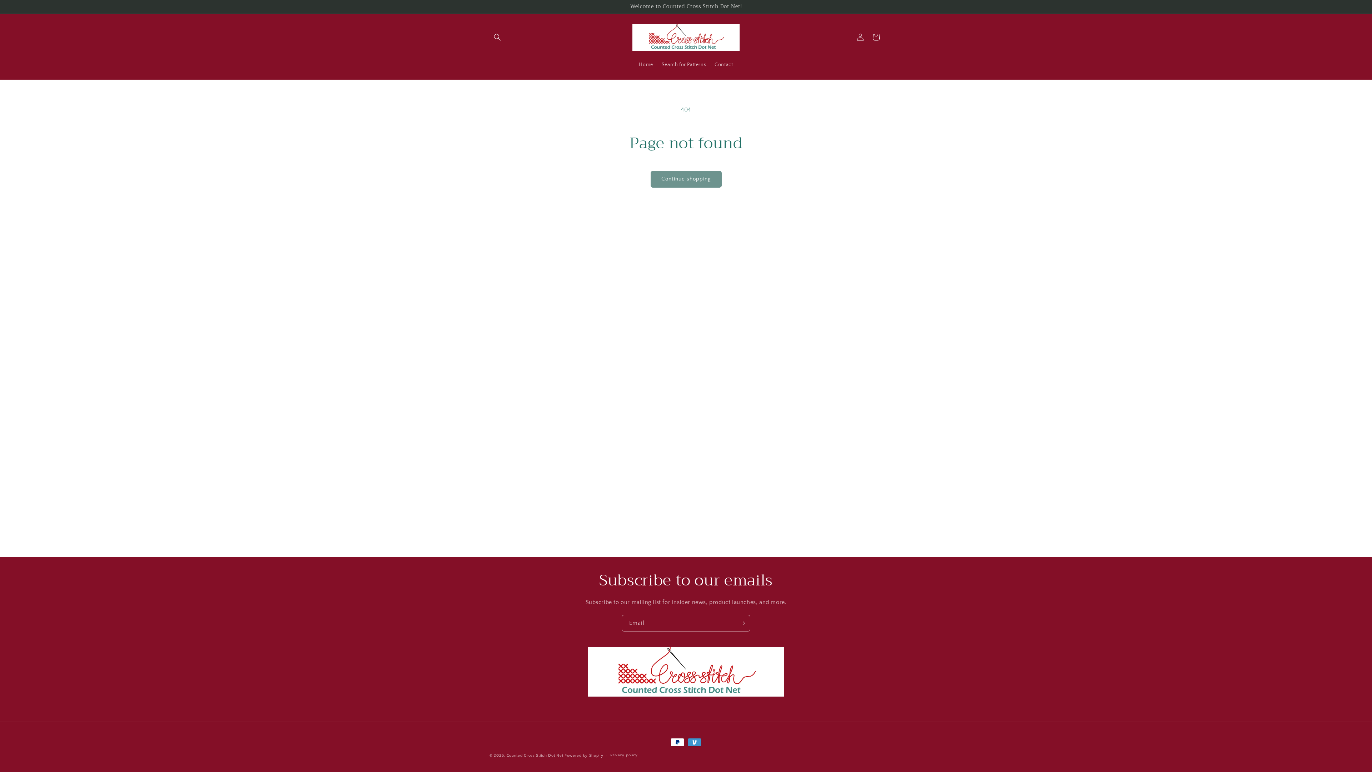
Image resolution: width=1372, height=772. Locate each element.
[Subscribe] (742, 623)
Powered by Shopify (584, 755)
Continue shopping (686, 179)
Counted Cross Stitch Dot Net (535, 755)
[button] (497, 37)
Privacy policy (624, 755)
